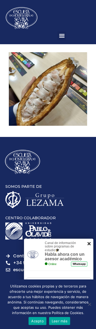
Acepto (37, 321)
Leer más (59, 321)
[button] (61, 35)
